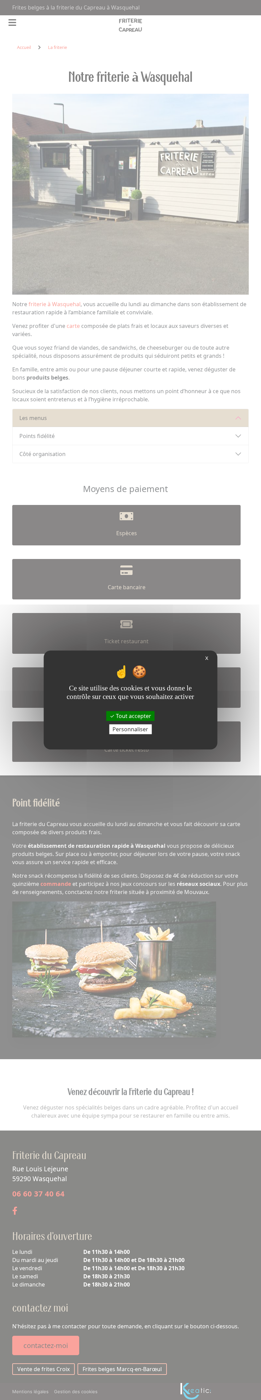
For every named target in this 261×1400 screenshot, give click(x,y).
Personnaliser (130, 729)
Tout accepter (133, 715)
